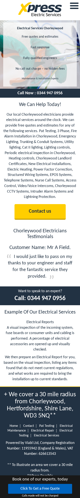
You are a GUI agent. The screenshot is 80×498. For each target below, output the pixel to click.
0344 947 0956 (50, 93)
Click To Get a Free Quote (40, 489)
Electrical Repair (42, 430)
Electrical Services (46, 435)
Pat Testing (46, 426)
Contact (28, 426)
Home (14, 426)
